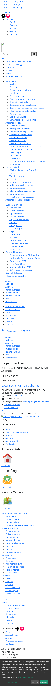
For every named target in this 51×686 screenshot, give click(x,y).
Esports (9, 623)
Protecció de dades (14, 641)
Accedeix (5, 465)
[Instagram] (8, 15)
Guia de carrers (12, 534)
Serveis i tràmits (12, 522)
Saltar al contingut (12, 4)
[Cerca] (34, 54)
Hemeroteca (11, 357)
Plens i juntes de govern (16, 432)
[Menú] (2, 58)
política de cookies (25, 677)
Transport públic (13, 552)
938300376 (17, 395)
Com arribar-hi (11, 407)
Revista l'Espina (12, 351)
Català (12, 22)
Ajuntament (10, 516)
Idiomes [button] (9, 19)
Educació (9, 617)
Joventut (9, 620)
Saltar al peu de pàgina (14, 7)
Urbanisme (10, 614)
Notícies (9, 340)
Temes (4, 602)
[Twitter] (3, 15)
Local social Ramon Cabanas (20, 385)
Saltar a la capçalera (13, 1)
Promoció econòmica (15, 605)
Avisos (8, 337)
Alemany (13, 31)
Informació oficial (13, 519)
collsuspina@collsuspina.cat (36, 401)
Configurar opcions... (10, 682)
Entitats (9, 546)
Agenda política (12, 441)
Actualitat (11, 331)
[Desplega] (18, 331)
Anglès (12, 28)
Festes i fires (11, 572)
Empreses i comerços (15, 543)
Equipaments (11, 537)
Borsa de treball (12, 345)
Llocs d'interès (12, 569)
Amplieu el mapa (12, 404)
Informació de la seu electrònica (20, 525)
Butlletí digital (11, 348)
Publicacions (11, 444)
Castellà (13, 25)
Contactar (6, 12)
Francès (13, 34)
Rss (7, 354)
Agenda (26, 330)
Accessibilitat (11, 635)
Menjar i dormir (12, 540)
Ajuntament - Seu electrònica (14, 513)
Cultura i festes (12, 608)
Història (9, 561)
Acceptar (44, 682)
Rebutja (35, 682)
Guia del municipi (9, 528)
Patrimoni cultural (13, 563)
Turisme (9, 611)
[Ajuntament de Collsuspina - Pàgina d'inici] (16, 47)
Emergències (11, 549)
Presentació (11, 558)
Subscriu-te (6, 487)
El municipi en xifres (14, 566)
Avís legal (9, 638)
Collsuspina (6, 555)
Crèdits (8, 632)
